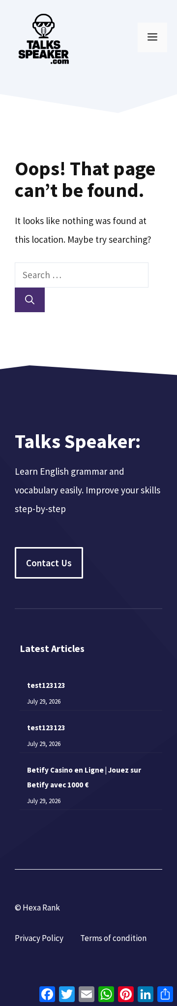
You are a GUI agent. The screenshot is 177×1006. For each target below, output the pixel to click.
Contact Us (49, 563)
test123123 (46, 685)
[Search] (30, 300)
